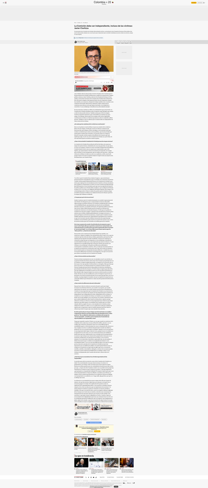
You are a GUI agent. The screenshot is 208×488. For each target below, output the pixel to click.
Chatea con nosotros (130, 477)
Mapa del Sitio (102, 477)
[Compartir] (118, 42)
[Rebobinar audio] (106, 82)
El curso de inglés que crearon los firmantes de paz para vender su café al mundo (81, 173)
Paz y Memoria (77, 171)
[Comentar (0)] (126, 42)
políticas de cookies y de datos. (98, 487)
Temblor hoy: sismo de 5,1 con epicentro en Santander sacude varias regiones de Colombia (97, 471)
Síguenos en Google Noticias (94, 422)
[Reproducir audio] (75, 82)
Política (123, 468)
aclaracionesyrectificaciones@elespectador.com (107, 484)
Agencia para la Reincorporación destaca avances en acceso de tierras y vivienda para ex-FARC (106, 173)
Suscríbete (194, 2)
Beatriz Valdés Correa (81, 41)
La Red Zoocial (108, 468)
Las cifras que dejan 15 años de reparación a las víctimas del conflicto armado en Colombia (93, 173)
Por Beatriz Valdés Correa (82, 412)
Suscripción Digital (120, 477)
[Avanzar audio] (108, 82)
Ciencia (92, 468)
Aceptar (116, 486)
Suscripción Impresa (110, 477)
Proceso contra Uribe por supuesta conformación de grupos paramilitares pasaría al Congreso (82, 471)
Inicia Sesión (200, 2)
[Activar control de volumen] (111, 82)
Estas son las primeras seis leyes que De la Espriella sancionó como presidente (127, 471)
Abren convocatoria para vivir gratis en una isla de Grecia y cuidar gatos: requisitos (111, 471)
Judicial (77, 468)
